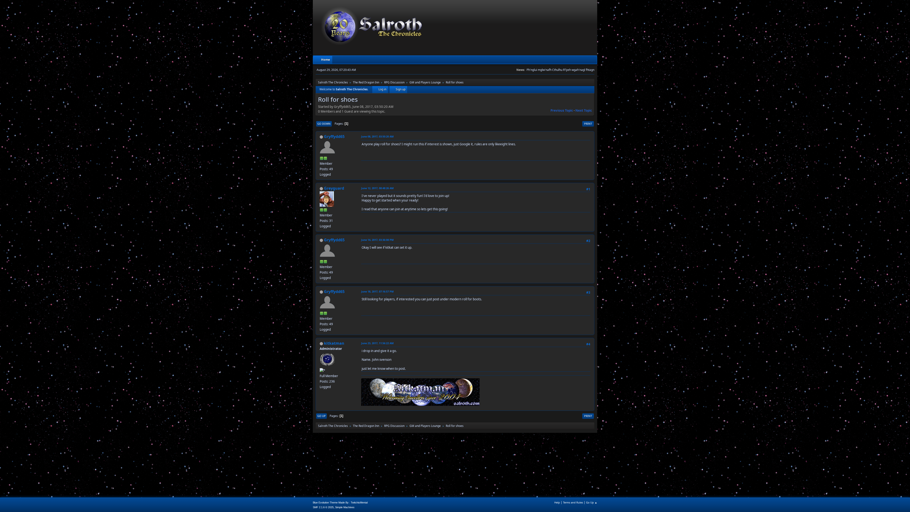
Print (588, 123)
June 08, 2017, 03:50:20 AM (377, 136)
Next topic (583, 110)
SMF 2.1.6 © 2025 (323, 507)
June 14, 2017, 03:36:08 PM (377, 240)
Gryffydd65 (334, 136)
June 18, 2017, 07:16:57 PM (377, 291)
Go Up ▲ (591, 502)
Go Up (321, 416)
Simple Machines (345, 507)
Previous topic (562, 110)
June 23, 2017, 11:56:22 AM (377, 343)
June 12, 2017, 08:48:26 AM (377, 188)
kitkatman (334, 343)
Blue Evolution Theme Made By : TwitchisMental (340, 502)
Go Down (324, 123)
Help (557, 502)
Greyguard (334, 188)
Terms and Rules (573, 502)
